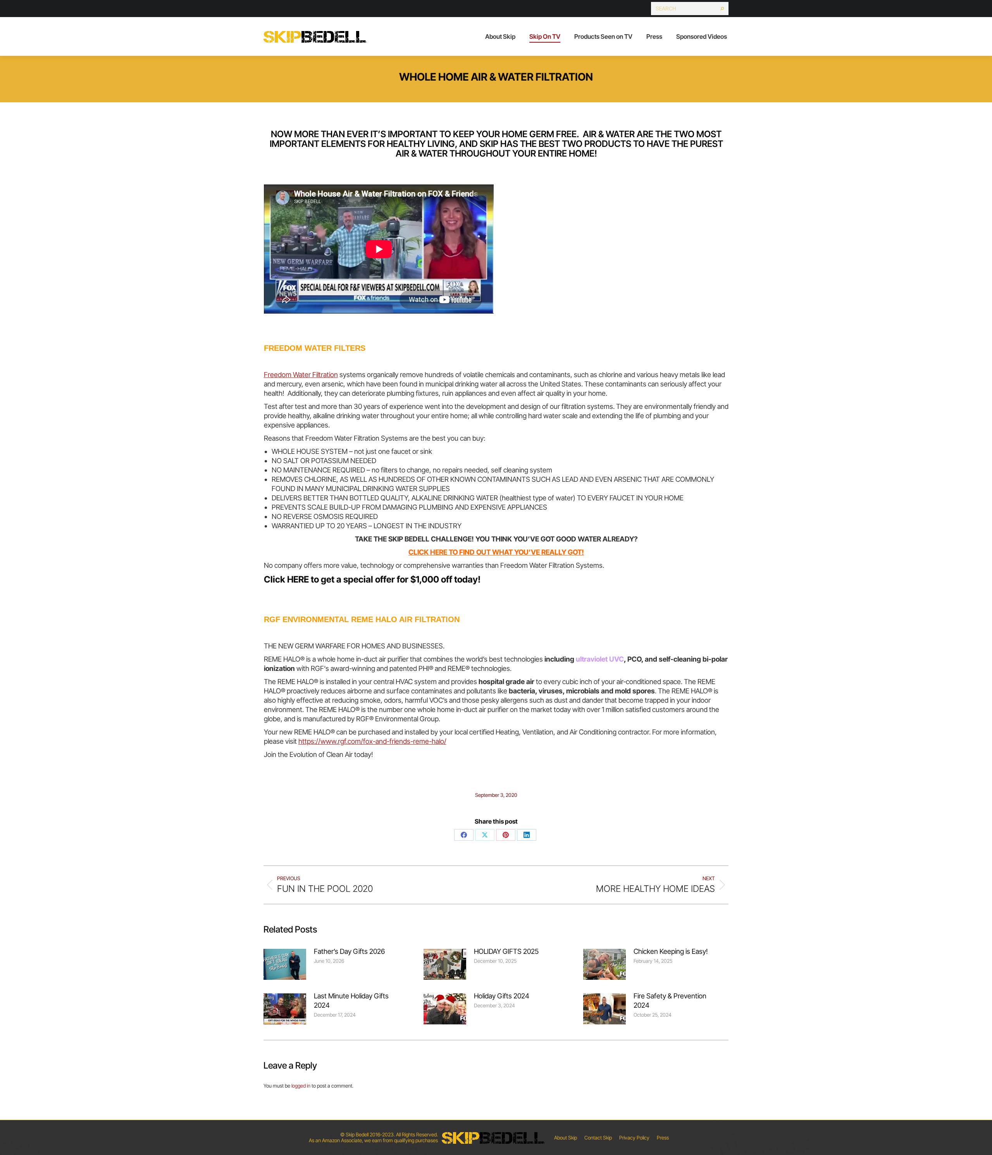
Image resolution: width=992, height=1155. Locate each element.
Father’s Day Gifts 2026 (349, 951)
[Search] (722, 8)
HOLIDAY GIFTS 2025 (506, 951)
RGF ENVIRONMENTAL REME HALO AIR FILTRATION (362, 619)
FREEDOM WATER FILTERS (314, 348)
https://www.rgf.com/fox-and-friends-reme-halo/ (372, 741)
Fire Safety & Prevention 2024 (670, 1000)
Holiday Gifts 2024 (501, 996)
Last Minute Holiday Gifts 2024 (351, 1000)
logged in (300, 1086)
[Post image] (285, 964)
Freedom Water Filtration (301, 375)
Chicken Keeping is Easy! (671, 951)
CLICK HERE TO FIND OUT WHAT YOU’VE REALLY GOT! (496, 552)
